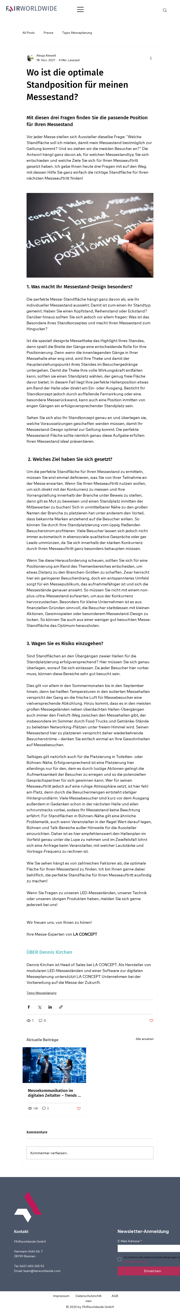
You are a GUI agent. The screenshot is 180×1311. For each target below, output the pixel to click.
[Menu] (81, 9)
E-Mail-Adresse (130, 1241)
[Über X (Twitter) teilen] (39, 1007)
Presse (48, 33)
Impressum (61, 1296)
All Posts (28, 33)
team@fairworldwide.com (42, 1271)
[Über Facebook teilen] (29, 1007)
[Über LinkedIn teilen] (50, 1007)
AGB (115, 1296)
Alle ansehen (145, 1039)
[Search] (164, 10)
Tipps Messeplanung (77, 33)
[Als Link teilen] (61, 1007)
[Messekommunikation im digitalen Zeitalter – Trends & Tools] (54, 1065)
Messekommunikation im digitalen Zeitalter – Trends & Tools (54, 1093)
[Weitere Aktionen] (150, 58)
